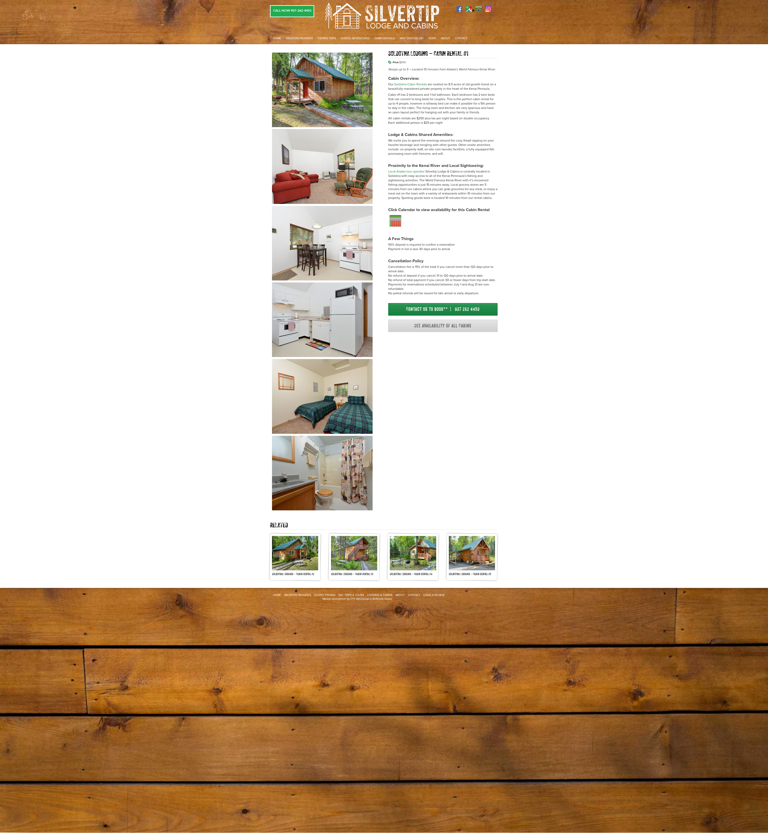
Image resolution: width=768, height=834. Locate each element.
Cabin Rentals (384, 38)
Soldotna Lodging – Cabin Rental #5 (470, 574)
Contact (461, 38)
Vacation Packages (299, 38)
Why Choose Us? (412, 38)
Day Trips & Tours (351, 595)
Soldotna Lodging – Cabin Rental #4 (411, 574)
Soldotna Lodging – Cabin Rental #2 (293, 574)
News (432, 38)
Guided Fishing (324, 595)
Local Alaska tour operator (406, 172)
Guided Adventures (355, 38)
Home (277, 38)
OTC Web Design (359, 599)
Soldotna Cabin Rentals (410, 84)
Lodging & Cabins (379, 595)
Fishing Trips (327, 38)
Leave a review (433, 595)
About (445, 38)
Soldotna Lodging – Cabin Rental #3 (352, 574)
